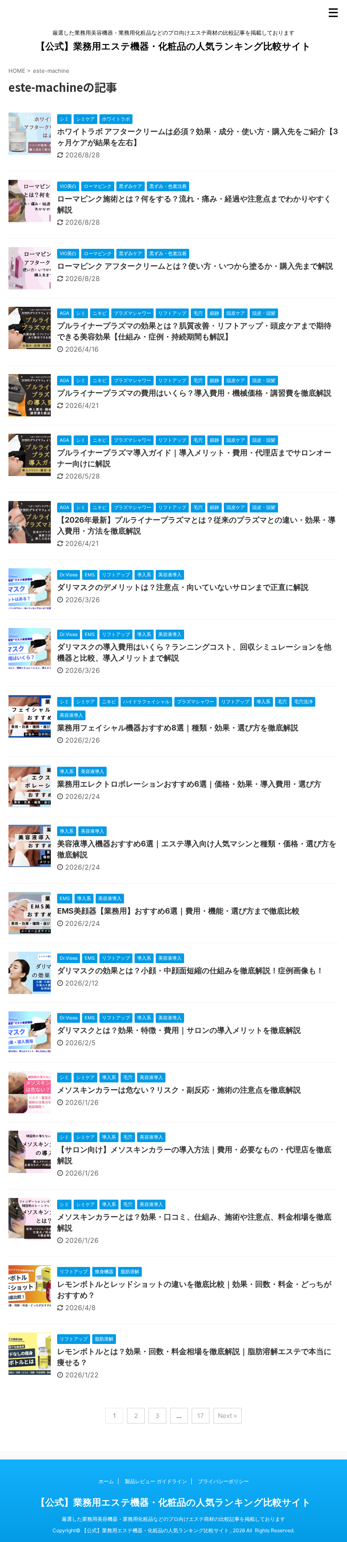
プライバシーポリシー (223, 1481)
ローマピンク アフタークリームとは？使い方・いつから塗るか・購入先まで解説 (195, 266)
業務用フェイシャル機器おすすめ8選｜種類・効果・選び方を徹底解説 (177, 727)
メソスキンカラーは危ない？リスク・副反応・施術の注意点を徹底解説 (179, 1089)
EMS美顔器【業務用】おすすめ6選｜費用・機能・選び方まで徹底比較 (178, 910)
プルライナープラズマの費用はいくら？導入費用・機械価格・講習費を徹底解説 (194, 392)
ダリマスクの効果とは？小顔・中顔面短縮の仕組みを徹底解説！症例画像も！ (190, 970)
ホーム (106, 1481)
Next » (227, 1416)
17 (200, 1416)
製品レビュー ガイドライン (156, 1481)
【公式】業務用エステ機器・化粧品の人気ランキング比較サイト (173, 46)
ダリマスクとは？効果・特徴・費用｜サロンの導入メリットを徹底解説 (179, 1030)
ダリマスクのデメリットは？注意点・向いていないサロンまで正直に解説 (182, 587)
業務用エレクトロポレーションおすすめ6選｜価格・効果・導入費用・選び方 (189, 783)
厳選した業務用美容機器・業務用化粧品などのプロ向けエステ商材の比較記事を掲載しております (173, 1519)
